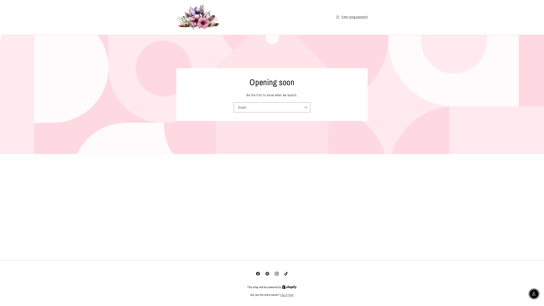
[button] (352, 17)
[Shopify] (289, 287)
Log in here (287, 295)
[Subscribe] (305, 107)
